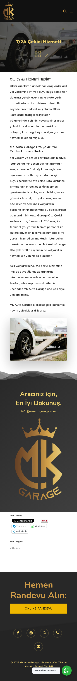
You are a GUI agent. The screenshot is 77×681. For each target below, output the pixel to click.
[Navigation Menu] (72, 11)
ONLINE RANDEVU (38, 608)
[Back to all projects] (38, 54)
